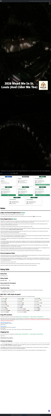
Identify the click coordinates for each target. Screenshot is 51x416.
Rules (30, 1)
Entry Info (36, 1)
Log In (49, 1)
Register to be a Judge (25, 195)
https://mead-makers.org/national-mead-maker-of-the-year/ (34, 388)
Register (8, 195)
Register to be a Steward (42, 195)
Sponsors (39, 1)
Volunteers (33, 1)
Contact (43, 1)
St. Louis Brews (6, 173)
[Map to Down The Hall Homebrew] (11, 323)
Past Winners (46, 1)
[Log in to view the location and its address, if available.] (5, 354)
